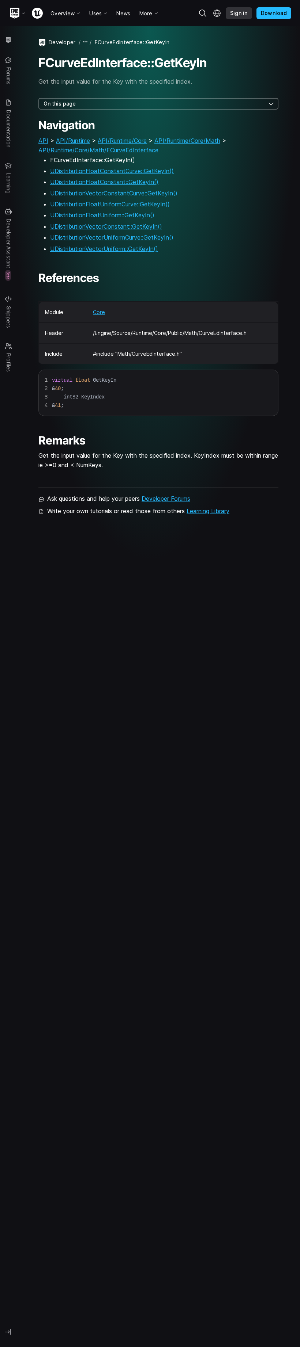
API (43, 140)
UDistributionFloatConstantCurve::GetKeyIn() (112, 171)
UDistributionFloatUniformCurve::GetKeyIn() (110, 204)
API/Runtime (73, 140)
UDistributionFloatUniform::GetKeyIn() (102, 215)
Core (99, 312)
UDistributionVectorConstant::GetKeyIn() (106, 226)
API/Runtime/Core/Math (187, 140)
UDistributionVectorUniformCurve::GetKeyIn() (111, 237)
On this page (60, 103)
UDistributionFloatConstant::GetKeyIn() (104, 182)
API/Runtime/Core (122, 140)
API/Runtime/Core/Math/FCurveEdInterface (98, 150)
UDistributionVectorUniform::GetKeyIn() (104, 248)
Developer (62, 42)
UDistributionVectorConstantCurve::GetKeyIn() (113, 193)
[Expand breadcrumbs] (85, 42)
